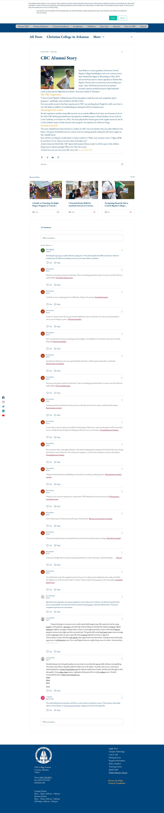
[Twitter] (3, 406)
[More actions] (122, 51)
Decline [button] (122, 18)
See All (132, 177)
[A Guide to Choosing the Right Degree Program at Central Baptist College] (46, 190)
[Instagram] (3, 402)
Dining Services (115, 757)
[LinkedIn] (3, 411)
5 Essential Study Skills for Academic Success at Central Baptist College (80, 204)
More (97, 37)
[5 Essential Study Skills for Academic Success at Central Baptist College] (82, 190)
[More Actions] (122, 250)
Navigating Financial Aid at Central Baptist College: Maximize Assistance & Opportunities (116, 204)
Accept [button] (113, 18)
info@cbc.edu (39, 782)
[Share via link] (58, 157)
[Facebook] (3, 397)
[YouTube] (3, 415)
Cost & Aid (113, 754)
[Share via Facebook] (42, 157)
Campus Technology (117, 751)
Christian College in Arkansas (68, 37)
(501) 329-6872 (45, 777)
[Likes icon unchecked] (47, 262)
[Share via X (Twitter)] (47, 157)
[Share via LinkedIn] (53, 157)
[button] (132, 37)
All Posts (36, 37)
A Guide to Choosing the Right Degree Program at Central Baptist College (45, 204)
